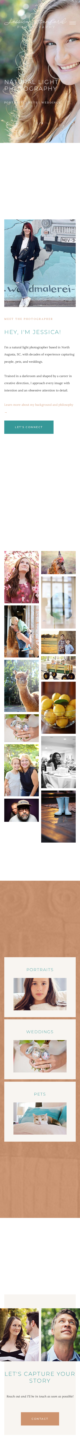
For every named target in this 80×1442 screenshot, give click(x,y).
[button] (72, 23)
